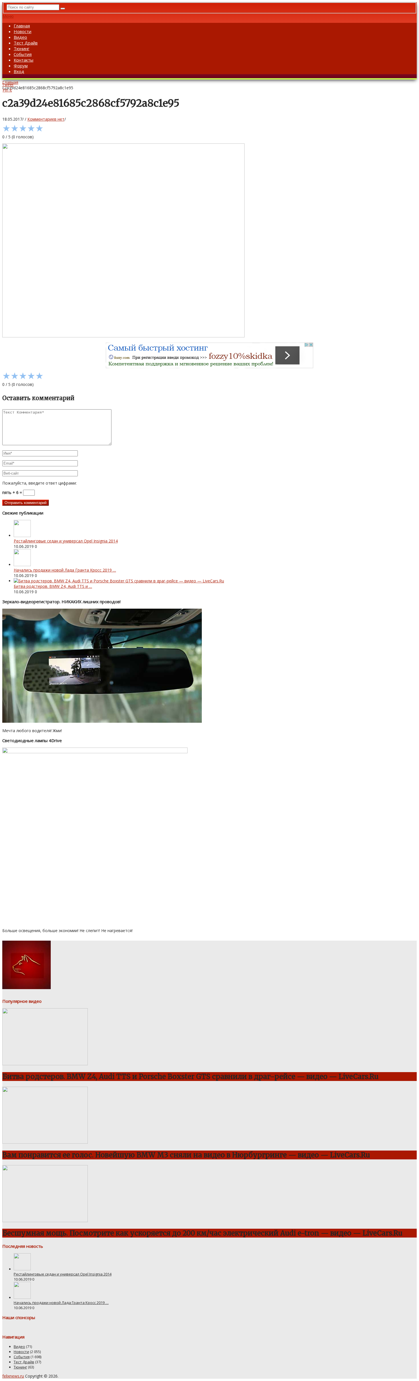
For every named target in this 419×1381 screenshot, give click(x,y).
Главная (22, 26)
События (23, 54)
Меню (8, 16)
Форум (21, 65)
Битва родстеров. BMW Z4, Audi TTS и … (53, 586)
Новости (22, 31)
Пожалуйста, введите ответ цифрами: (39, 483)
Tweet (8, 84)
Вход (19, 71)
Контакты (23, 60)
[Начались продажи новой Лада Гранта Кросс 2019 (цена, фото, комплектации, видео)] (22, 564)
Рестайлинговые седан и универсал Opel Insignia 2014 (66, 541)
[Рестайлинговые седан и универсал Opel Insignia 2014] (22, 535)
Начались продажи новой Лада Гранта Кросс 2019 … (65, 570)
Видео (20, 37)
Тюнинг (21, 48)
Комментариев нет (45, 119)
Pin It (7, 90)
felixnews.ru (13, 1376)
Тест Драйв (26, 43)
